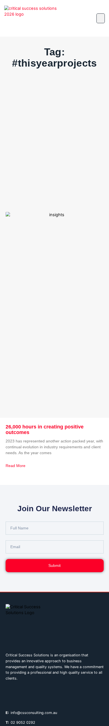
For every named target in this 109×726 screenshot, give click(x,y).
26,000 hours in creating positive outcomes (45, 429)
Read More (15, 465)
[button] (100, 18)
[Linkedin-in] (8, 693)
